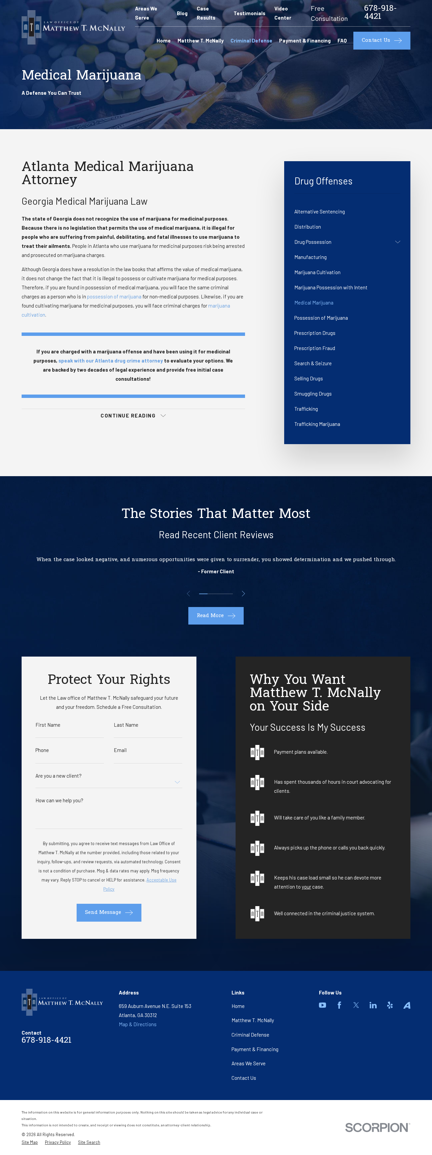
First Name (47, 724)
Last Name (126, 724)
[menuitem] (347, 211)
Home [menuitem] (164, 40)
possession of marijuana (114, 296)
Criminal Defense (250, 1035)
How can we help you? (59, 800)
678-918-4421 (380, 13)
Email (120, 750)
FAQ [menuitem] (342, 40)
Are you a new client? (58, 775)
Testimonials (249, 13)
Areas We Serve (249, 1063)
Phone (42, 750)
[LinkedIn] (373, 1005)
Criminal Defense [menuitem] (251, 40)
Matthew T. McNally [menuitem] (201, 40)
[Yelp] (390, 1005)
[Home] (73, 27)
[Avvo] (406, 1005)
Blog (182, 13)
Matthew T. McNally (253, 1020)
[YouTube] (322, 1005)
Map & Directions (138, 1024)
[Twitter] (356, 1005)
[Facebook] (339, 1005)
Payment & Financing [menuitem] (305, 40)
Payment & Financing (255, 1049)
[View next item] (243, 594)
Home (238, 1006)
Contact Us (244, 1078)
